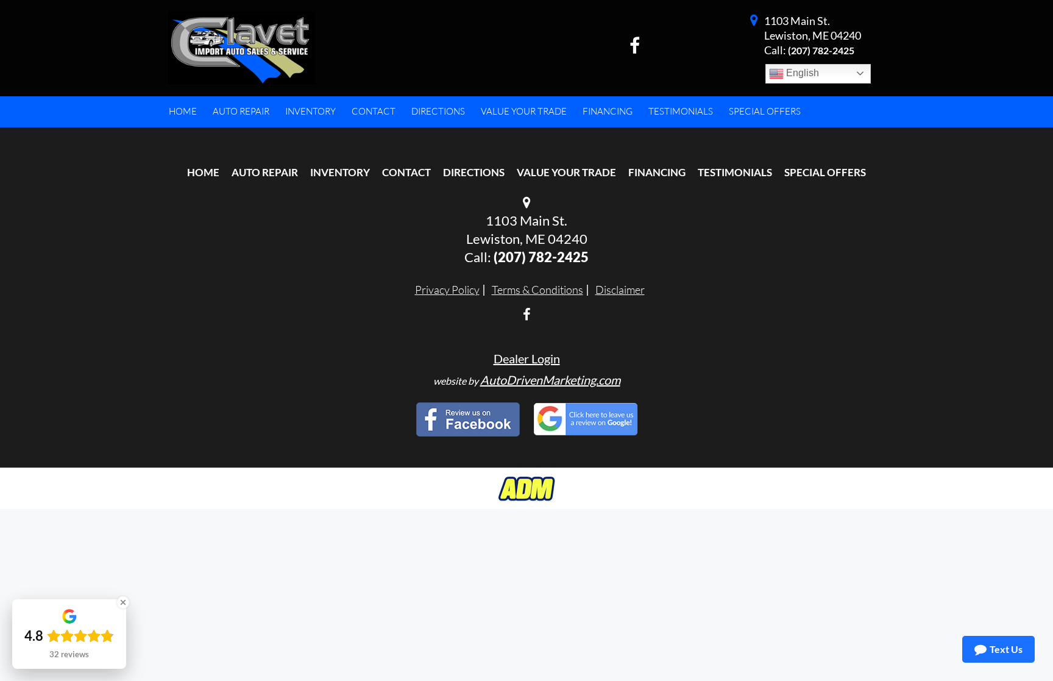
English (801, 73)
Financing (657, 172)
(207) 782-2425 (821, 50)
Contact (406, 172)
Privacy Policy (447, 289)
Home (203, 172)
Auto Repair (265, 172)
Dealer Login (527, 358)
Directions (474, 172)
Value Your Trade (566, 172)
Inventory (340, 172)
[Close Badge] (123, 602)
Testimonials (735, 172)
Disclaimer (620, 289)
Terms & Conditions (537, 289)
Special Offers (825, 172)
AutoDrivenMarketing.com (550, 380)
